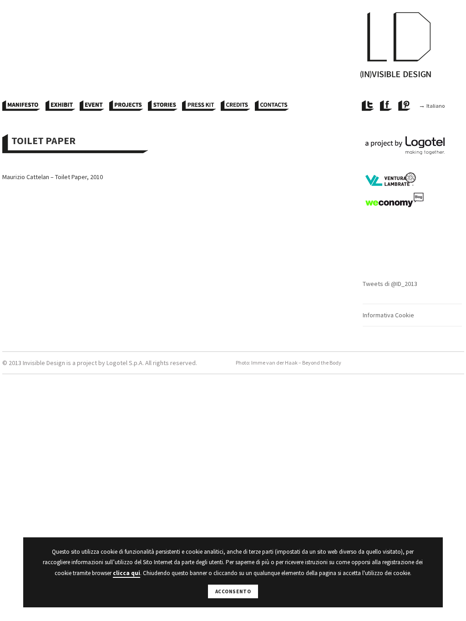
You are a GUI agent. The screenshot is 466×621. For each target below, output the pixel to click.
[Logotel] (412, 145)
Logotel (116, 363)
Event (92, 105)
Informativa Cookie (388, 315)
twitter (368, 105)
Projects (126, 105)
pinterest (405, 105)
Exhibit (60, 105)
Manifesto (21, 105)
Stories (162, 105)
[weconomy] (412, 200)
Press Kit (199, 105)
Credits (235, 105)
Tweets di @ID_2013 (390, 284)
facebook (387, 105)
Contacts (272, 105)
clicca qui (126, 573)
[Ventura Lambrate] (412, 179)
